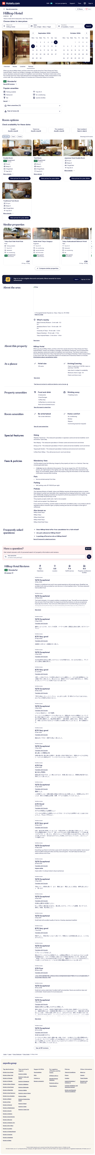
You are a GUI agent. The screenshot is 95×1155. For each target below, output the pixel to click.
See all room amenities (41, 426)
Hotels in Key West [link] (8, 1125)
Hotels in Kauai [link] (22, 1103)
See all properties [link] (11, 9)
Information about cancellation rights (45, 357)
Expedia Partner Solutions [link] (53, 1079)
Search (88, 26)
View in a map (39, 314)
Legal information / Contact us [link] (70, 1081)
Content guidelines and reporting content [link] (71, 1086)
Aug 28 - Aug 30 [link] (59, 131)
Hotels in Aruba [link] (22, 1074)
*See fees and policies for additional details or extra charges (50, 384)
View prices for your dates (19, 178)
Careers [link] (82, 1075)
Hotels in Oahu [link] (22, 1106)
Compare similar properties (48, 268)
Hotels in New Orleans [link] (9, 1084)
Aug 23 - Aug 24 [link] (36, 131)
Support (72, 3)
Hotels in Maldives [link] (23, 1084)
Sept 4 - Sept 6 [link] (82, 131)
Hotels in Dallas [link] (7, 1140)
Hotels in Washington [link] (9, 1108)
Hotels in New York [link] (8, 1075)
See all (5, 101)
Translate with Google (41, 623)
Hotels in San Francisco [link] (9, 1093)
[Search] (89, 556)
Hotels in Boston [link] (7, 1119)
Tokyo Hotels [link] (26, 1054)
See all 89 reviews (9, 84)
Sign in (91, 3)
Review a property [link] (39, 1081)
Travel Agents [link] (53, 1086)
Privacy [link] (67, 1075)
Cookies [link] (67, 1078)
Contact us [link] (37, 1078)
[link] (88, 9)
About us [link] (82, 1072)
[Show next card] (91, 246)
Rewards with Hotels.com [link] (84, 1081)
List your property (61, 3)
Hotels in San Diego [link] (8, 1087)
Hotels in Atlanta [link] (7, 1113)
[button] (37, 42)
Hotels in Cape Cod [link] (23, 1109)
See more (36, 340)
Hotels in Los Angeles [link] (9, 1096)
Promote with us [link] (53, 1083)
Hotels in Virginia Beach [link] (9, 1131)
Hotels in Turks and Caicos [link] (23, 1077)
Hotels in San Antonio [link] (9, 1116)
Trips (79, 3)
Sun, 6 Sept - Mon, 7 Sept (42, 27)
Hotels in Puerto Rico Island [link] (24, 1099)
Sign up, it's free (85, 279)
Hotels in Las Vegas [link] (8, 1072)
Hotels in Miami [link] (7, 1099)
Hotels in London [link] (7, 1128)
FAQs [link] (35, 1075)
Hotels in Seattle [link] (7, 1134)
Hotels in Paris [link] (7, 1102)
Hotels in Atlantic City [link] (9, 1122)
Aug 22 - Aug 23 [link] (13, 131)
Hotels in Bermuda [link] (23, 1087)
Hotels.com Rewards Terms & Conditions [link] (70, 1090)
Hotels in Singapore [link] (23, 1081)
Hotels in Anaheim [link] (8, 1137)
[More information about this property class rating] (11, 16)
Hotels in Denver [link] (7, 1105)
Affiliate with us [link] (53, 1075)
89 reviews (7, 573)
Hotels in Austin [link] (7, 1110)
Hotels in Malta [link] (22, 1090)
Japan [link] (9, 1054)
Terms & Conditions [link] (70, 1072)
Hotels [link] (5, 1054)
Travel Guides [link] (84, 1078)
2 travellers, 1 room (67, 27)
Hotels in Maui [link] (22, 1096)
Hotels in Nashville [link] (8, 1090)
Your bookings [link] (37, 1072)
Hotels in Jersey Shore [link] (24, 1093)
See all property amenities (42, 407)
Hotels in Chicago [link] (7, 1078)
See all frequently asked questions (44, 539)
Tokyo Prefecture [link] (17, 1054)
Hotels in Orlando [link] (7, 1081)
